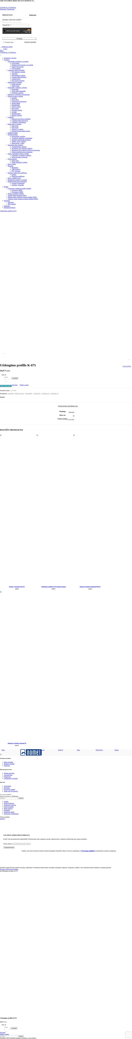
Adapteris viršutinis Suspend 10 (17, 743)
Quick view (30, 439)
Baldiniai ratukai (13, 133)
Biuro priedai (12, 164)
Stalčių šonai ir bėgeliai (15, 82)
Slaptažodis (6, 25)
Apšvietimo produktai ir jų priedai (18, 61)
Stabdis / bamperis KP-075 (17, 586)
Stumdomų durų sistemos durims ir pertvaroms (26, 150)
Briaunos (10, 166)
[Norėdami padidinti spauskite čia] (3, 352)
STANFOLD (36, 393)
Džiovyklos (15, 100)
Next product (131, 359)
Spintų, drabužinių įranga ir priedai (18, 154)
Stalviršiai (11, 202)
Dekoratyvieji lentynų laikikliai (21, 119)
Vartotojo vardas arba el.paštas (12, 19)
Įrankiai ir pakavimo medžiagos (17, 173)
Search (21, 798)
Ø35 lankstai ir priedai (18, 72)
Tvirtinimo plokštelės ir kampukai (22, 138)
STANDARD (28, 393)
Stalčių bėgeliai (16, 84)
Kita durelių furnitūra (18, 80)
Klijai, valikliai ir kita (14, 178)
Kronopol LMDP (17, 190)
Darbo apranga (12, 159)
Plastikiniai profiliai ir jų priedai (17, 180)
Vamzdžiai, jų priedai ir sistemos (21, 155)
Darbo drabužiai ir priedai (19, 162)
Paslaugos (7, 765)
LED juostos (15, 63)
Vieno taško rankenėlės (19, 91)
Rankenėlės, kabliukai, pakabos (17, 87)
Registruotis (32, 15)
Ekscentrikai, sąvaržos (18, 136)
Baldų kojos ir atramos (14, 124)
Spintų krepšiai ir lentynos (19, 157)
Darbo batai (15, 161)
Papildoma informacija (68, 406)
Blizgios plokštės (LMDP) (16, 194)
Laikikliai (11, 117)
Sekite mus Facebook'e (11, 791)
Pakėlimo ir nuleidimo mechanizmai (19, 94)
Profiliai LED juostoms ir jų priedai (22, 65)
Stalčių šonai (15, 86)
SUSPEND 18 (54, 393)
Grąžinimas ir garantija (11, 778)
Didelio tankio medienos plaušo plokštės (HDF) (22, 197)
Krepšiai (14, 98)
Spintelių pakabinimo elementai (21, 140)
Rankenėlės (15, 89)
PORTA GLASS (19, 393)
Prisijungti (19, 38)
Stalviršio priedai (17, 110)
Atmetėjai (14, 74)
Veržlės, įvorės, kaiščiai (19, 141)
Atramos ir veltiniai (17, 129)
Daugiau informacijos (6, 869)
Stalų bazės (15, 127)
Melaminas (15, 167)
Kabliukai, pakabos (17, 93)
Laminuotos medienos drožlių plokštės (19, 188)
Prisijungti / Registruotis (11, 814)
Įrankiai (14, 174)
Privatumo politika (9, 789)
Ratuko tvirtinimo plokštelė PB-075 (90, 586)
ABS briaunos (16, 169)
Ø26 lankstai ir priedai (18, 75)
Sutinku (16, 869)
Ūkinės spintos (16, 107)
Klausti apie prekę (6, 386)
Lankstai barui (16, 79)
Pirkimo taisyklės (9, 773)
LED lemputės (16, 68)
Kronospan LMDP (17, 192)
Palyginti (14, 385)
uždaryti (2, 819)
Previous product (127, 359)
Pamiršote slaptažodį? (30, 42)
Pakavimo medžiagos (18, 176)
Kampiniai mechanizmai (19, 101)
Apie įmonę (7, 786)
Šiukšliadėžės (16, 105)
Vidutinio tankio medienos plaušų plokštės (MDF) (23, 199)
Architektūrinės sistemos (19, 147)
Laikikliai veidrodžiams (19, 122)
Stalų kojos (15, 126)
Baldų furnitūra (8, 762)
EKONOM (11, 393)
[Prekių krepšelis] (1, 54)
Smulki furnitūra (13, 134)
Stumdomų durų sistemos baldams (22, 148)
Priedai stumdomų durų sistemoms (22, 152)
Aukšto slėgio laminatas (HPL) (17, 195)
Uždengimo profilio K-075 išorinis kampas (53, 586)
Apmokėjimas (8, 775)
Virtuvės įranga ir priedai (15, 96)
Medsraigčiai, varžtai (18, 143)
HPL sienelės (12, 204)
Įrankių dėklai (16, 103)
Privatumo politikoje (88, 851)
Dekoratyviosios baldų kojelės (21, 131)
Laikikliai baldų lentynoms (20, 120)
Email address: (8, 844)
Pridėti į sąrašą (24, 385)
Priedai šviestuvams (18, 67)
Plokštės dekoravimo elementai (17, 181)
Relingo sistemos (17, 115)
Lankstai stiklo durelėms (19, 77)
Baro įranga (15, 108)
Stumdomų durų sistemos (15, 145)
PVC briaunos (16, 171)
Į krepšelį (14, 378)
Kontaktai (7, 788)
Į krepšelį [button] (30, 438)
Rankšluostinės (16, 114)
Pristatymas (7, 777)
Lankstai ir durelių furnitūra (16, 70)
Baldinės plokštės (9, 764)
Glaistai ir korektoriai (18, 183)
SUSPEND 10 (45, 393)
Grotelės (14, 112)
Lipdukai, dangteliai (18, 185)
